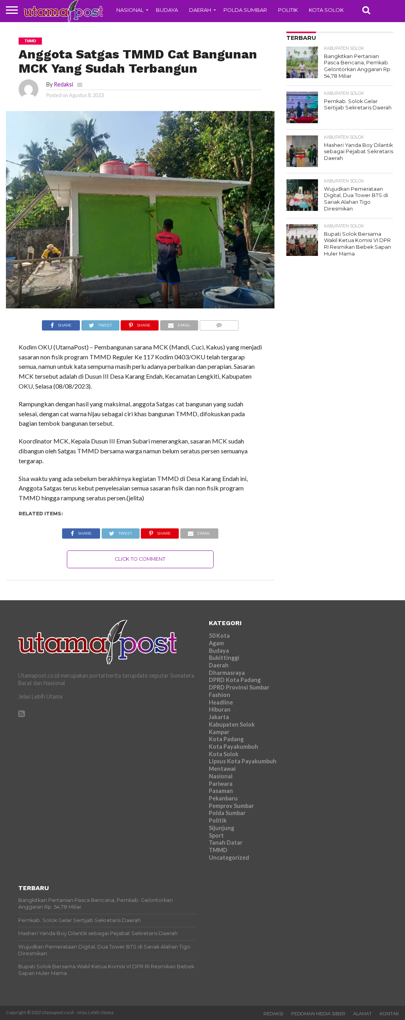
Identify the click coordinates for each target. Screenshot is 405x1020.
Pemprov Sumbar (231, 805)
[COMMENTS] (218, 323)
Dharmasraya (227, 672)
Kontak (389, 1013)
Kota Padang (226, 739)
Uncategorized (229, 857)
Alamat (362, 1013)
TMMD (218, 850)
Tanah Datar (225, 842)
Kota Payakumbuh (233, 746)
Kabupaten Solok (232, 724)
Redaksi (63, 84)
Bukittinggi (224, 657)
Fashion (219, 694)
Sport (216, 835)
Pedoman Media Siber (318, 1013)
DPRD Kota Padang (235, 679)
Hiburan (220, 709)
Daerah (200, 10)
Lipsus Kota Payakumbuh (242, 761)
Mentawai (222, 768)
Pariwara (221, 783)
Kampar (219, 732)
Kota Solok (326, 10)
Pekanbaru (223, 798)
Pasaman (221, 790)
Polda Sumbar (245, 10)
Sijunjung (221, 828)
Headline (221, 702)
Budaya (167, 10)
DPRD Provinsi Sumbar (239, 687)
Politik (288, 10)
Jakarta (219, 717)
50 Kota (219, 635)
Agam (216, 643)
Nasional (130, 10)
